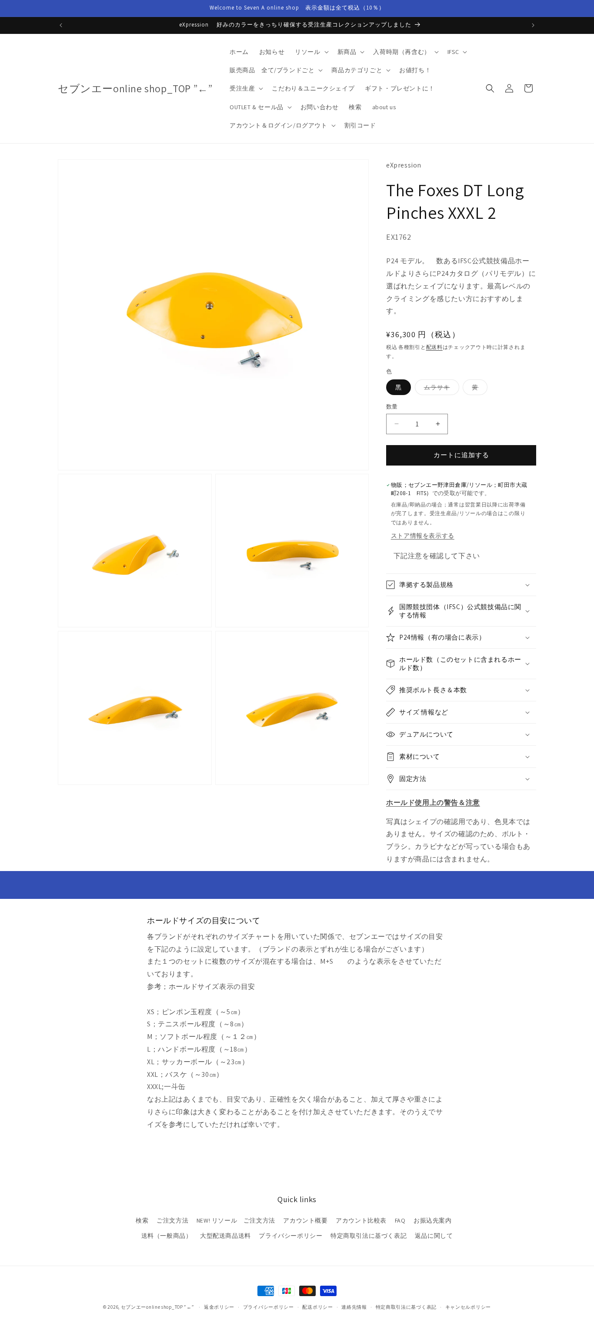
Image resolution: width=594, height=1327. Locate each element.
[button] (311, 52)
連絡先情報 (354, 1307)
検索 (142, 1220)
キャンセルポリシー (468, 1307)
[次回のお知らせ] (533, 25)
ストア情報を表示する (422, 536)
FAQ (400, 1220)
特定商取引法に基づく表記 (368, 1236)
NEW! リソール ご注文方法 (236, 1220)
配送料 (434, 347)
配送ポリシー (317, 1307)
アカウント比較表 (361, 1220)
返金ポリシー (219, 1307)
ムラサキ (440, 389)
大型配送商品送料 (225, 1236)
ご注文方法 (172, 1220)
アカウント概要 (305, 1220)
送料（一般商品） (166, 1236)
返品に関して (434, 1236)
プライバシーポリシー (290, 1236)
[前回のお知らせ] (60, 25)
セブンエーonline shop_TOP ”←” (157, 1307)
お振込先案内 (433, 1220)
